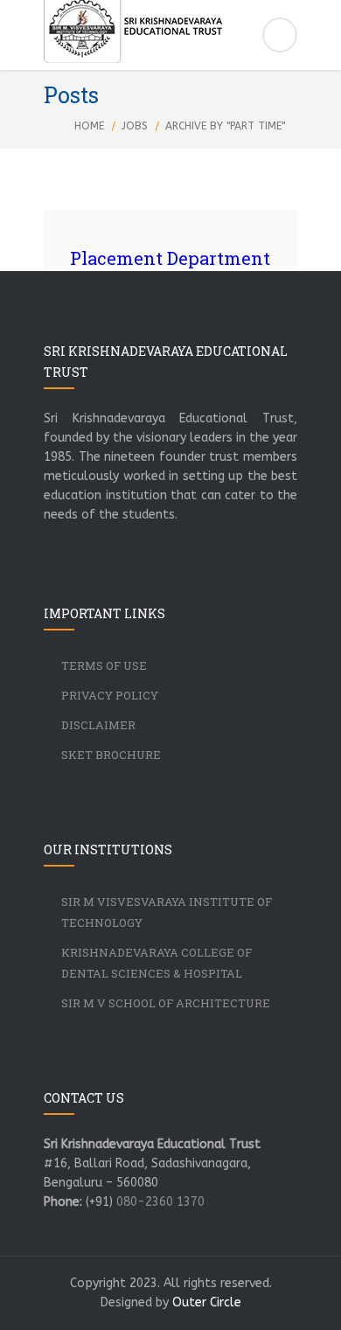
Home (89, 126)
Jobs (135, 126)
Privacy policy (109, 695)
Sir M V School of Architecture (165, 1003)
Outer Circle (206, 1302)
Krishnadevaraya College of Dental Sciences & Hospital (156, 962)
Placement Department (170, 258)
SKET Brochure (111, 754)
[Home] (170, 37)
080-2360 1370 (160, 1201)
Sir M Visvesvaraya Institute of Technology (166, 912)
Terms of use (104, 665)
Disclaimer (98, 725)
